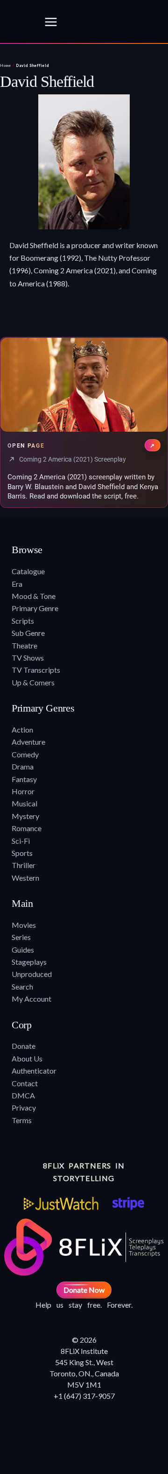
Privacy (24, 1107)
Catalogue (28, 571)
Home (5, 65)
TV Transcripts (36, 669)
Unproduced (32, 973)
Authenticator (34, 1070)
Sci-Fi (21, 840)
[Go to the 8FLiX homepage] (19, 22)
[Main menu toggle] (50, 22)
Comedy (25, 754)
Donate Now (84, 1289)
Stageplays (29, 961)
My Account (31, 998)
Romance (27, 828)
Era (17, 583)
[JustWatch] (61, 1203)
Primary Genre (35, 608)
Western (25, 877)
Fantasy (24, 779)
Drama (23, 766)
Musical (24, 803)
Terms (22, 1120)
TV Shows (28, 657)
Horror (23, 791)
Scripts (23, 620)
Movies (24, 924)
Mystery (25, 816)
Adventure (28, 741)
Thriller (23, 865)
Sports (22, 852)
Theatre (24, 645)
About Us (27, 1058)
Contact (25, 1083)
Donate (23, 1045)
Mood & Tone (34, 595)
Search (22, 986)
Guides (23, 949)
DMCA (23, 1095)
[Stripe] (128, 1203)
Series (21, 937)
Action (22, 729)
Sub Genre (28, 632)
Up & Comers (33, 682)
